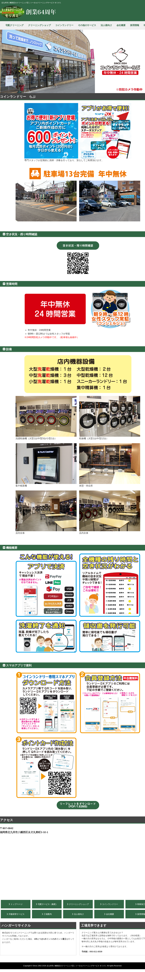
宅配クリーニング (15, 25)
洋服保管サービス (16, 914)
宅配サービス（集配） (48, 904)
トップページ (17, 904)
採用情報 (134, 25)
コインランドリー (64, 25)
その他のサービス (87, 25)
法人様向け (106, 25)
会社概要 (121, 25)
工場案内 (48, 914)
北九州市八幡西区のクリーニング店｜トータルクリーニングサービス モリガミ (76, 966)
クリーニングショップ (39, 25)
